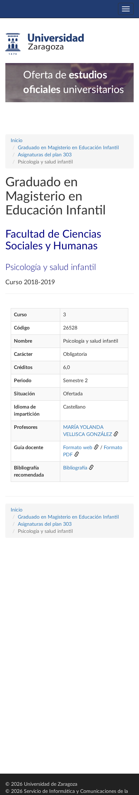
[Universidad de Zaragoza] (44, 44)
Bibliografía (75, 468)
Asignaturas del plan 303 (45, 154)
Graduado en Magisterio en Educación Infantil (68, 147)
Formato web (77, 447)
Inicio (16, 140)
